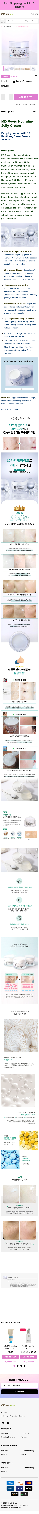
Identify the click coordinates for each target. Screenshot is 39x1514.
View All (23, 1454)
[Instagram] (3, 1423)
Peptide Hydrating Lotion (28, 1347)
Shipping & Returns (8, 1437)
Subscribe (19, 1392)
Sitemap (24, 1437)
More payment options (26, 104)
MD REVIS (4, 1451)
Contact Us (25, 1433)
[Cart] (36, 14)
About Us (4, 1433)
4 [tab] (25, 1366)
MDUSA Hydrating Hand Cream (10, 1347)
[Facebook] (8, 1423)
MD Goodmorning (27, 1451)
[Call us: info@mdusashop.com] (32, 14)
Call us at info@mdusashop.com (13, 1416)
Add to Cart (25, 97)
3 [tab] (21, 1366)
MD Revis (4, 1468)
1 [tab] (14, 1366)
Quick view (11, 1362)
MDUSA (3, 1454)
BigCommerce (16, 1505)
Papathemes (16, 1507)
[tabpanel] (10, 1345)
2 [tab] (18, 1366)
